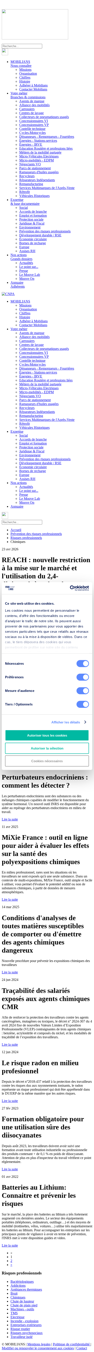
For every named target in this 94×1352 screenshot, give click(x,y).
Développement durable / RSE (40, 235)
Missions (25, 69)
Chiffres (24, 77)
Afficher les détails (65, 722)
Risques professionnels (26, 538)
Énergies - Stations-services (38, 140)
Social (23, 207)
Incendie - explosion (24, 1321)
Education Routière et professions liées (46, 148)
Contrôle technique (32, 129)
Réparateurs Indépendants (37, 180)
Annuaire (17, 284)
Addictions (18, 1285)
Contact (81, 1348)
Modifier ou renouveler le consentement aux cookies (38, 1348)
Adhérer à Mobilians (33, 85)
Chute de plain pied (23, 1305)
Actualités (26, 263)
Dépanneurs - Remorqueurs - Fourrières (46, 136)
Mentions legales (38, 1344)
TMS (14, 1313)
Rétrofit (24, 192)
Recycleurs (27, 176)
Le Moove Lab (29, 274)
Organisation (28, 73)
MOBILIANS (20, 63)
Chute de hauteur (22, 1301)
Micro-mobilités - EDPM (36, 160)
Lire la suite (10, 819)
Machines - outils (22, 1309)
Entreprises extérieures (26, 1325)
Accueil (15, 530)
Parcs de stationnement (35, 168)
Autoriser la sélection (47, 748)
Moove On (26, 278)
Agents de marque (31, 101)
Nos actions (21, 257)
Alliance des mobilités (34, 105)
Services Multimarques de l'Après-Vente (47, 188)
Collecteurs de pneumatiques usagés (44, 117)
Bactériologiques (22, 1281)
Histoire (24, 81)
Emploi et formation (33, 215)
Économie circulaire (33, 239)
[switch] (83, 677)
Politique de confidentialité (72, 1344)
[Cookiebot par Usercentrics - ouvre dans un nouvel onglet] (70, 588)
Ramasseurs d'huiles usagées (39, 172)
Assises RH (27, 251)
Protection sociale (31, 219)
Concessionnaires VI (33, 121)
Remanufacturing (31, 184)
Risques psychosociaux (26, 1333)
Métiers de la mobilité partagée (40, 152)
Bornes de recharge (32, 243)
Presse (23, 271)
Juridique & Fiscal (31, 223)
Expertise (25, 202)
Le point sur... (28, 267)
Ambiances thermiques (26, 1289)
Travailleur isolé (21, 1337)
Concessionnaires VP (34, 125)
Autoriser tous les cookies (47, 735)
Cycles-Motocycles (32, 133)
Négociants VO (30, 164)
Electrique (17, 1317)
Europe (24, 247)
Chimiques (17, 1297)
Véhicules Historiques (34, 196)
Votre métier (27, 95)
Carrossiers (27, 109)
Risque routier (20, 1329)
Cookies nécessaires (47, 761)
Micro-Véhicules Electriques (39, 156)
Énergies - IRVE (30, 144)
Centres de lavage (31, 113)
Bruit (13, 1293)
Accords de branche (33, 211)
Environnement (29, 227)
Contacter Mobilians (33, 89)
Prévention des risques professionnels (45, 231)
